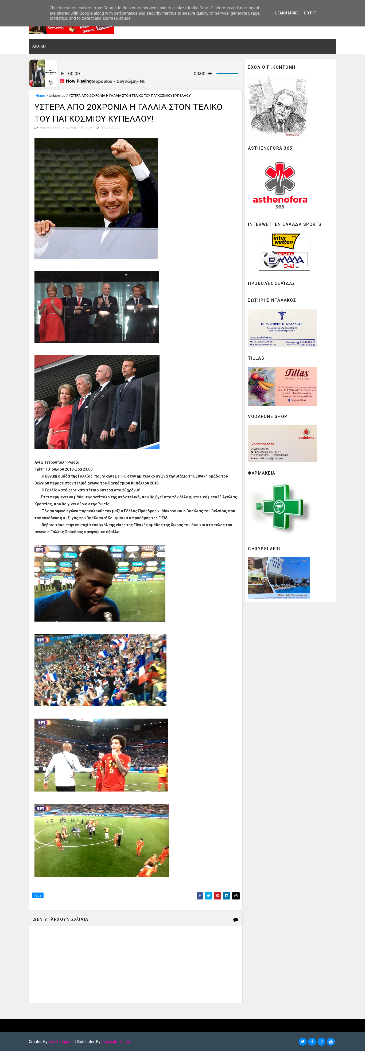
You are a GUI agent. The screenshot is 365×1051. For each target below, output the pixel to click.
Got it (310, 13)
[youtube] (331, 1042)
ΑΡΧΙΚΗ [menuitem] (39, 46)
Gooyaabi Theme (115, 1042)
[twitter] (303, 1042)
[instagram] (321, 1042)
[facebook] (312, 1042)
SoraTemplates (61, 1042)
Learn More (286, 13)
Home (40, 96)
